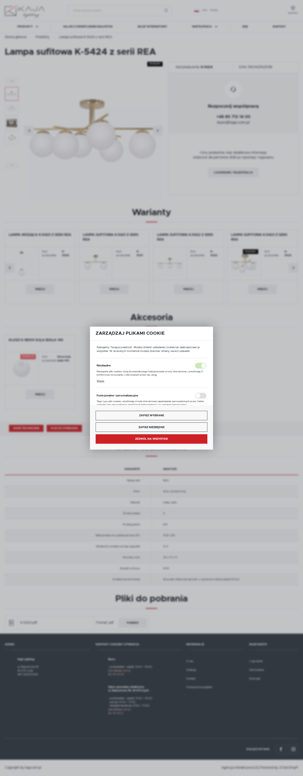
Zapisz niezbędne (151, 427)
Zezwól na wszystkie (151, 439)
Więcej (100, 381)
